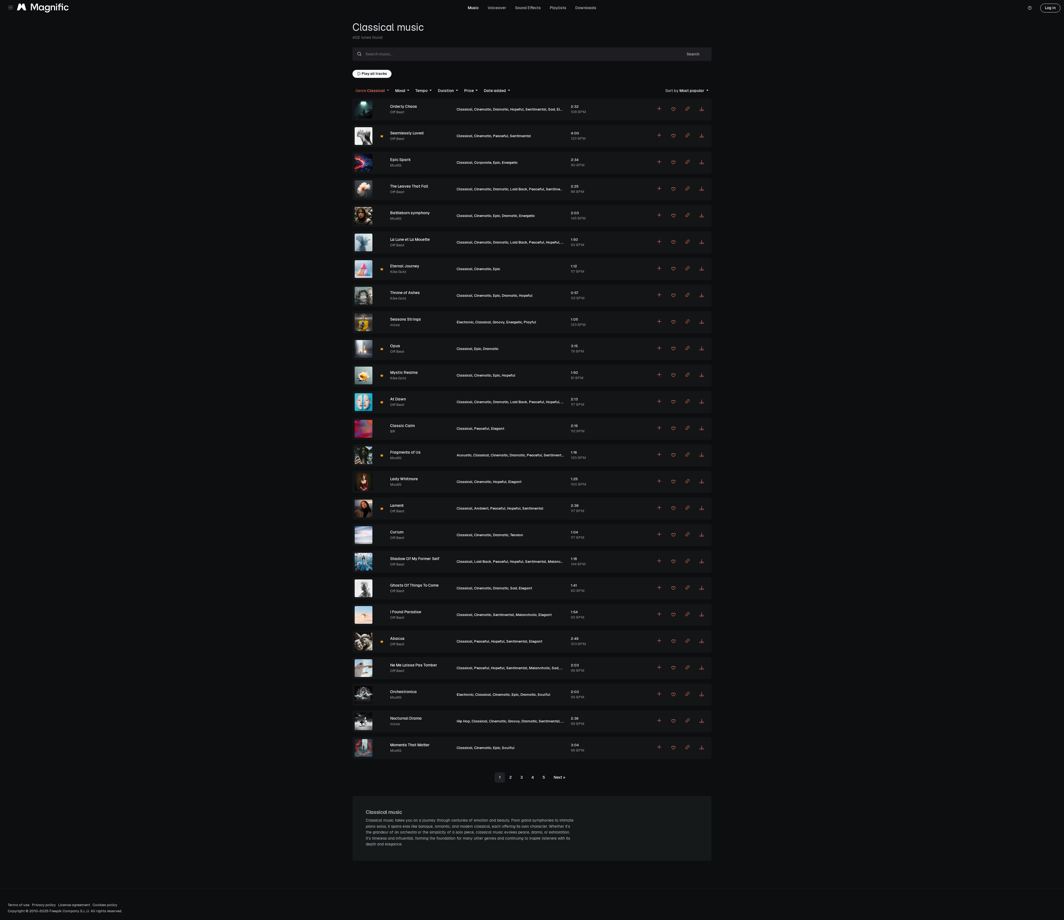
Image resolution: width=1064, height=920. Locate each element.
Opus (395, 345)
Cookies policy (105, 905)
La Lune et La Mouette (410, 239)
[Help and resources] (1029, 8)
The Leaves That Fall (409, 186)
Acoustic (464, 455)
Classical (464, 109)
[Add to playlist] (659, 109)
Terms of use (18, 905)
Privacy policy (44, 905)
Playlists (558, 7)
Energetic (510, 162)
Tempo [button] (421, 90)
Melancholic (558, 561)
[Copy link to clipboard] (687, 109)
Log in (1050, 7)
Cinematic (482, 109)
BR (392, 431)
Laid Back (518, 189)
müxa (395, 325)
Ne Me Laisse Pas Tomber (413, 665)
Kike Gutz (398, 271)
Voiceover (497, 7)
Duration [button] (446, 90)
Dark (565, 721)
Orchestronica (403, 691)
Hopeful (517, 109)
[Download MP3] (701, 109)
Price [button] (469, 90)
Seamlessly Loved (407, 133)
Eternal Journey (404, 266)
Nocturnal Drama (406, 718)
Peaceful (500, 136)
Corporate (482, 162)
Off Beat (397, 112)
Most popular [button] (685, 90)
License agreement (74, 905)
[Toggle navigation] (10, 7)
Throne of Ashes (405, 292)
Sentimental (535, 109)
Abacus (397, 638)
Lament (397, 505)
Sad (551, 109)
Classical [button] (370, 90)
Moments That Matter (410, 744)
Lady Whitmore (404, 478)
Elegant (563, 109)
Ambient (481, 508)
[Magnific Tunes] (43, 8)
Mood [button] (400, 90)
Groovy (499, 322)
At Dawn (398, 399)
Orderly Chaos (403, 106)
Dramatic (500, 109)
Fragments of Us (405, 452)
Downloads (585, 7)
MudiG (395, 165)
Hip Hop (463, 721)
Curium (396, 532)
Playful (530, 322)
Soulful (544, 694)
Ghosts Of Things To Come (414, 585)
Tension (516, 535)
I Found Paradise (405, 611)
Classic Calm (402, 425)
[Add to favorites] (673, 110)
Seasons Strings (405, 319)
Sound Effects (528, 7)
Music (473, 7)
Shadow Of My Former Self (414, 558)
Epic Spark (400, 159)
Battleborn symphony (410, 212)
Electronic (465, 322)
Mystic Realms (404, 372)
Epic (496, 162)
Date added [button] (495, 90)
